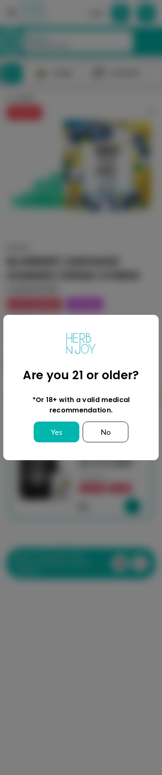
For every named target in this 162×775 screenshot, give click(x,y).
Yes (56, 432)
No (105, 432)
